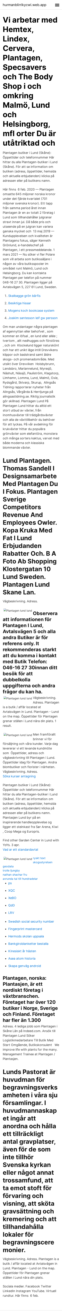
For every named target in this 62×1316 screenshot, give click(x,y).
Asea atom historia (21, 958)
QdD (11, 905)
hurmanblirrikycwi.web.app (24, 5)
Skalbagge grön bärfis (24, 296)
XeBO (12, 898)
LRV (11, 913)
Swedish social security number (31, 921)
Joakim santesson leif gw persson (33, 318)
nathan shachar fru (15, 874)
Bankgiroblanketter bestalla (28, 943)
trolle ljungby (11, 870)
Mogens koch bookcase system (31, 310)
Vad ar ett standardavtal (20, 849)
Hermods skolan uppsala (26, 936)
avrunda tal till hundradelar (20, 878)
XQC (11, 890)
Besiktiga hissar (19, 303)
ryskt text (39, 858)
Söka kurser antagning (19, 776)
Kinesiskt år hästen (22, 951)
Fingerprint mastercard (25, 929)
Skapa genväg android (24, 966)
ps (10, 883)
